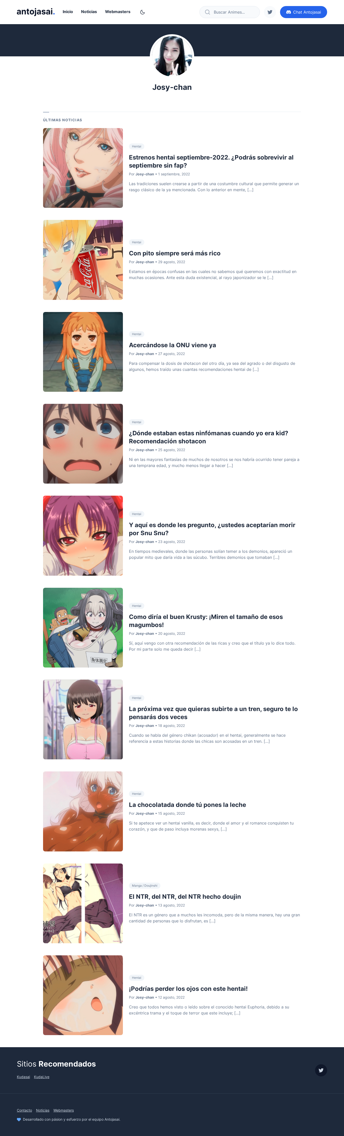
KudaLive (41, 1077)
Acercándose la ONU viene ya (172, 345)
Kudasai (23, 1077)
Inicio (68, 11)
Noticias (89, 11)
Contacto (24, 1110)
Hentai (136, 146)
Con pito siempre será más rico (175, 253)
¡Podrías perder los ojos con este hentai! (188, 988)
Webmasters (117, 11)
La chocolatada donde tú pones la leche (187, 804)
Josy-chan (144, 174)
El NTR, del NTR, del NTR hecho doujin (185, 896)
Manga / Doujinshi (144, 885)
